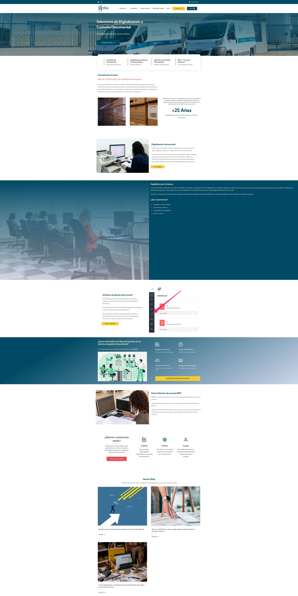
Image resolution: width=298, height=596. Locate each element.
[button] (157, 166)
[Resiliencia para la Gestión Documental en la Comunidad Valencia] (122, 487)
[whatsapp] (101, 2)
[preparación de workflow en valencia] (175, 487)
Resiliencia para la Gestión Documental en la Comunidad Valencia (121, 529)
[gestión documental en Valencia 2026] (122, 543)
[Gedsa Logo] (103, 4)
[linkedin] (98, 2)
